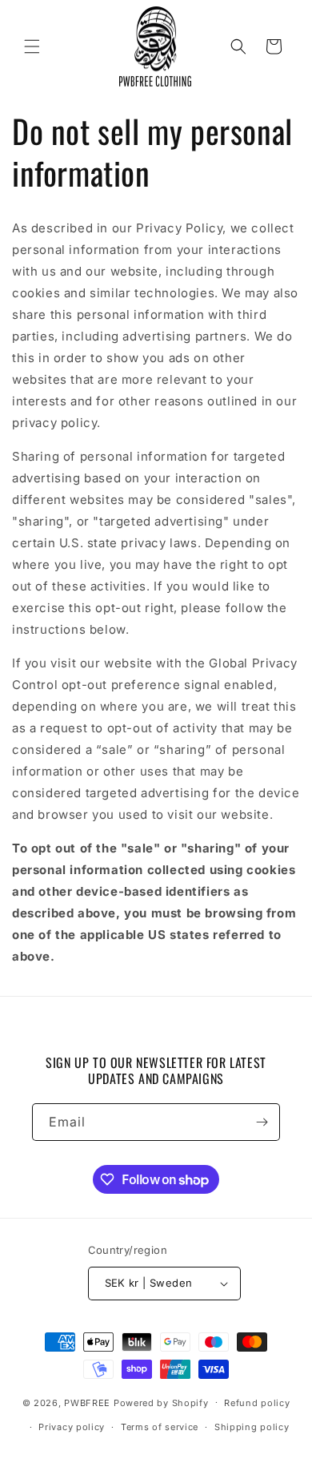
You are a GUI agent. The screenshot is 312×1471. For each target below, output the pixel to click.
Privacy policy (71, 1427)
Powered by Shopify (161, 1402)
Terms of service (159, 1427)
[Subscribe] (261, 1122)
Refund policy (257, 1403)
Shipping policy (252, 1427)
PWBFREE (87, 1402)
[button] (32, 46)
